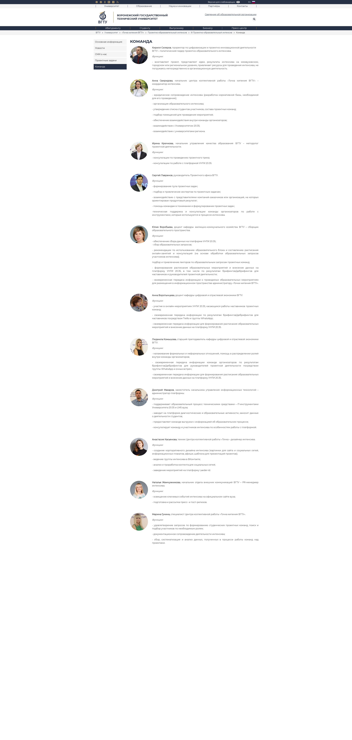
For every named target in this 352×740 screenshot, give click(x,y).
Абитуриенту (113, 28)
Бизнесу (208, 28)
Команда (100, 66)
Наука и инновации (180, 6)
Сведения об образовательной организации (230, 14)
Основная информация (108, 42)
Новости (100, 48)
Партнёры (214, 6)
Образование (144, 6)
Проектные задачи (106, 60)
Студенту (145, 28)
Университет (111, 6)
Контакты (242, 6)
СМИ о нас (101, 54)
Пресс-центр (239, 28)
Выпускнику (176, 28)
